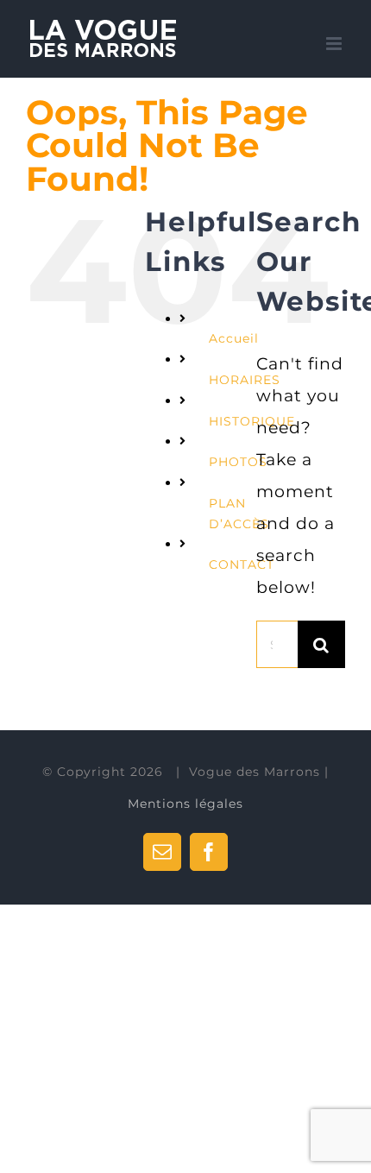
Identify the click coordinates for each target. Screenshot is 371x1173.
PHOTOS (238, 462)
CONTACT (241, 564)
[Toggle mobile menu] (335, 44)
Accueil (234, 338)
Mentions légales (185, 803)
